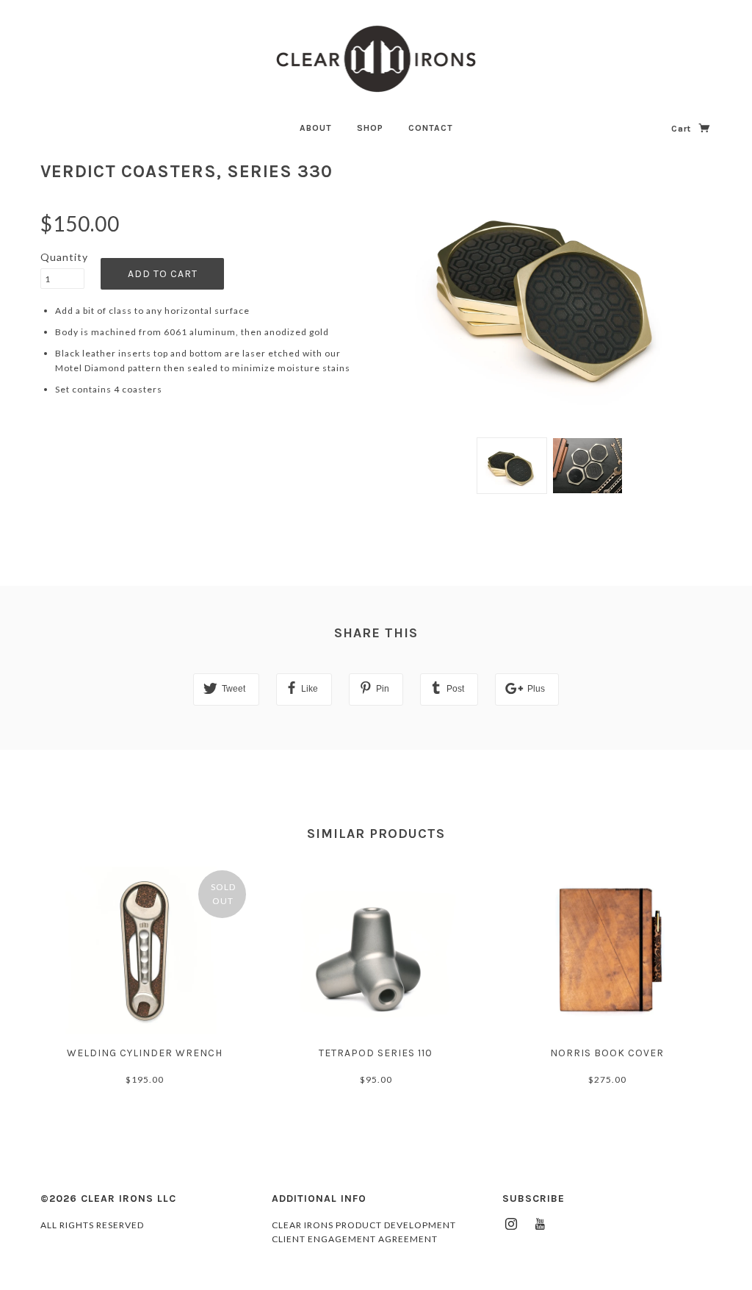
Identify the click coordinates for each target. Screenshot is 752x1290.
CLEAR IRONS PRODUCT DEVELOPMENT (364, 1224)
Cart (682, 128)
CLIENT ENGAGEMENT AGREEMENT (355, 1238)
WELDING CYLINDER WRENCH (145, 1053)
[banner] (376, 59)
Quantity (62, 257)
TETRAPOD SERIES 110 (376, 1053)
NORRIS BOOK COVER (607, 1053)
